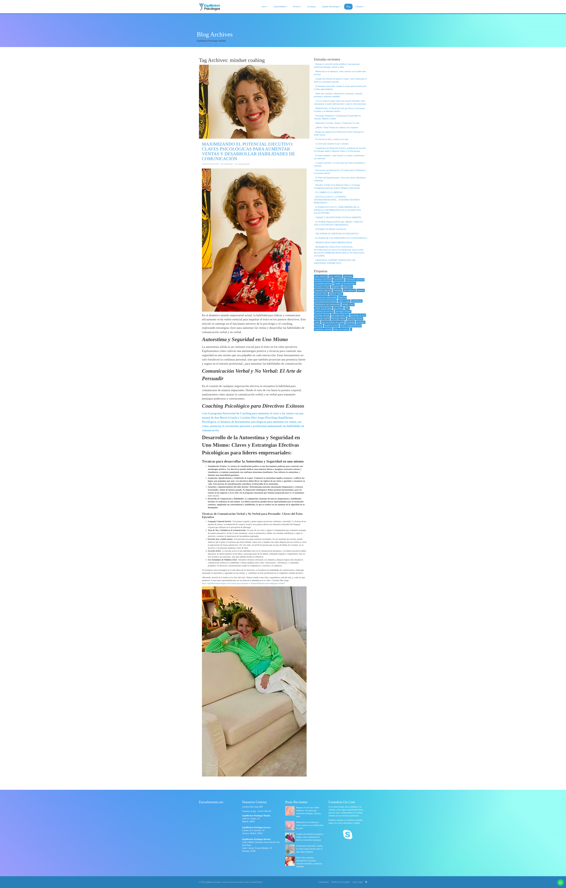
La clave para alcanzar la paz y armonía (331, 144)
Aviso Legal (357, 882)
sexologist (360, 322)
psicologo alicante (322, 315)
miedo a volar (344, 301)
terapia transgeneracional (350, 326)
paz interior (338, 308)
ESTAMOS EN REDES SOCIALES (330, 229)
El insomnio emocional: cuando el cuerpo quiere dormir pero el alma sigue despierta (309, 849)
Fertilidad (337, 290)
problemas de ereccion (324, 311)
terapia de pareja (331, 326)
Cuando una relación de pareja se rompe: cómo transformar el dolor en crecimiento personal (310, 837)
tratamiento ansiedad (323, 329)
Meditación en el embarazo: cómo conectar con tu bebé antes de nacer (309, 825)
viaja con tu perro (341, 329)
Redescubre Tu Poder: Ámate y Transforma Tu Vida (337, 123)
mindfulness (357, 301)
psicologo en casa (358, 315)
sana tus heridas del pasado (333, 322)
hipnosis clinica (321, 294)
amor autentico (321, 276)
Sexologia (350, 322)
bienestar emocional (323, 280)
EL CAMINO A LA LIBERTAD (328, 192)
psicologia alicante (343, 311)
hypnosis (342, 297)
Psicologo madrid (322, 319)
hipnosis (360, 290)
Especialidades (280, 6)
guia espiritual (349, 290)
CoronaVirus (338, 280)
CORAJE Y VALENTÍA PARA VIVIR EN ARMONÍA (338, 217)
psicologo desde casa (340, 315)
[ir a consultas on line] (347, 835)
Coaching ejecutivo (243, 164)
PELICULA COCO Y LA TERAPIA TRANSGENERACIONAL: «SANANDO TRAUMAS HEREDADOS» (337, 200)
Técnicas (297, 6)
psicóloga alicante (355, 319)
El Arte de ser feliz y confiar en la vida (331, 139)
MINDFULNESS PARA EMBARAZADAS (333, 242)
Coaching (311, 6)
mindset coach (348, 304)
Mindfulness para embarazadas (327, 304)
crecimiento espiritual (355, 280)
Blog (348, 6)
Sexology (319, 326)
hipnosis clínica (336, 294)
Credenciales (323, 882)
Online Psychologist (323, 308)
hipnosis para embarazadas (326, 297)
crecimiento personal (323, 283)
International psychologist (325, 301)
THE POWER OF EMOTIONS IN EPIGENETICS (337, 234)
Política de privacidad (340, 882)
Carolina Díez (228, 164)
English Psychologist (331, 6)
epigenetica (336, 287)
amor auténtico (335, 276)
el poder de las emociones (344, 283)
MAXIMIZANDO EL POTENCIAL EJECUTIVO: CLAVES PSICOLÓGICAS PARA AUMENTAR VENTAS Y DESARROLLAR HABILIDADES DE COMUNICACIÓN (248, 151)
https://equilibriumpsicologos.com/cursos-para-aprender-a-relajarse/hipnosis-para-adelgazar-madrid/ (243, 583)
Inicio (264, 6)
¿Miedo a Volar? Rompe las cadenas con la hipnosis (336, 127)
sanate (317, 322)
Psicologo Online (338, 319)
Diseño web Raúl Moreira (253, 882)
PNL (347, 308)
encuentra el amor (322, 287)
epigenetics (347, 287)
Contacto (359, 6)
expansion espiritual (323, 290)
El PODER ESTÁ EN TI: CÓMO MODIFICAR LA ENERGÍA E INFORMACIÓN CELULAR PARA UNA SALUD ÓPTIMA (337, 210)
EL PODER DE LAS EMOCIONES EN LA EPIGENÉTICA (341, 238)
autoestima (348, 276)
